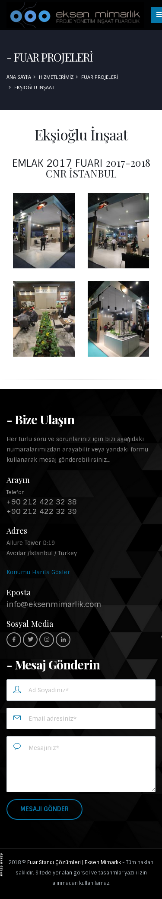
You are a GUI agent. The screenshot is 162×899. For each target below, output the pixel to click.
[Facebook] (13, 639)
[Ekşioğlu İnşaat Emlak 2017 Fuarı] (44, 230)
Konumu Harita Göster (38, 572)
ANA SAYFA (18, 77)
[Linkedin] (63, 639)
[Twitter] (30, 639)
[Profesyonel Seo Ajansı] (1, 864)
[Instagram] (46, 639)
